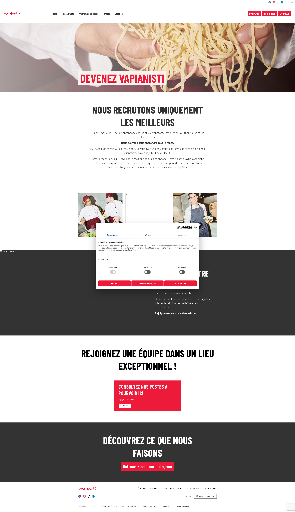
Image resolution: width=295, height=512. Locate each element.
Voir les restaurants (206, 496)
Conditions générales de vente (149, 506)
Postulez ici (124, 406)
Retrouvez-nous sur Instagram (147, 466)
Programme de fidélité (89, 13)
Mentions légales (166, 506)
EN (292, 2)
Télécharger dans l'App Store (109, 506)
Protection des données (182, 506)
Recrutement (211, 488)
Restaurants (68, 13)
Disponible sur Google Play (129, 506)
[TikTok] (278, 2)
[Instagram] (274, 2)
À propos (142, 488)
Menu (54, 13)
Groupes (119, 13)
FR (288, 2)
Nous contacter (193, 488)
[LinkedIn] (282, 2)
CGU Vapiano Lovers (173, 488)
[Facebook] (269, 2)
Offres (107, 13)
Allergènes (154, 488)
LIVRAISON (284, 13)
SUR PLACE (254, 13)
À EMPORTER (269, 13)
